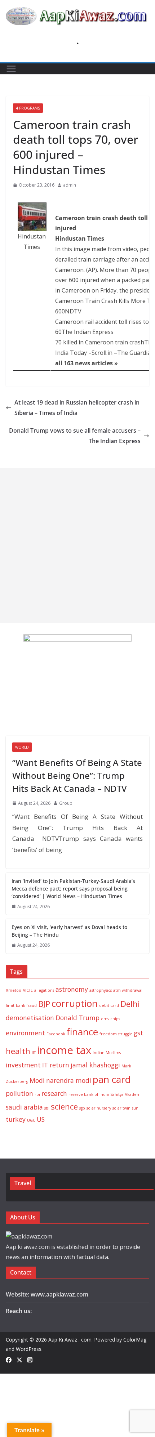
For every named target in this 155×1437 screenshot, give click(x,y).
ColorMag (134, 1339)
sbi (46, 1108)
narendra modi (68, 1080)
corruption (75, 1003)
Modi (37, 1080)
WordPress (28, 1348)
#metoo (13, 990)
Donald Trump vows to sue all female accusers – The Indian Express (75, 436)
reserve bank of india (88, 1094)
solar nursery (99, 1108)
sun (135, 1108)
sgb (82, 1108)
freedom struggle (115, 1033)
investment (23, 1065)
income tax (64, 1050)
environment (25, 1032)
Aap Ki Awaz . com (70, 1339)
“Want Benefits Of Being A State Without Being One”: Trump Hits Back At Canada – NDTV (77, 775)
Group (65, 803)
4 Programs (28, 108)
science (64, 1106)
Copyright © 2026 (27, 1339)
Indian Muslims (107, 1052)
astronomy (72, 989)
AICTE (28, 990)
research (54, 1093)
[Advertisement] (77, 545)
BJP (44, 1003)
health (18, 1051)
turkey (16, 1119)
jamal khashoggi (95, 1065)
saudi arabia (24, 1107)
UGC (31, 1120)
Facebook (55, 1033)
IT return (55, 1065)
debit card (109, 1005)
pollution (19, 1093)
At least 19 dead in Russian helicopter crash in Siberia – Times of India (77, 407)
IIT (34, 1052)
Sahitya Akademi (126, 1094)
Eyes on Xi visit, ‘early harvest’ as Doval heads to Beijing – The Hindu (69, 931)
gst (138, 1032)
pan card (111, 1079)
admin (69, 185)
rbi (37, 1094)
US (41, 1119)
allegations (44, 990)
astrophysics (100, 990)
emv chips (110, 1018)
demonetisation (30, 1017)
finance (82, 1031)
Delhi (130, 1003)
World (22, 747)
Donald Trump (77, 1017)
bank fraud (26, 1005)
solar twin (121, 1108)
